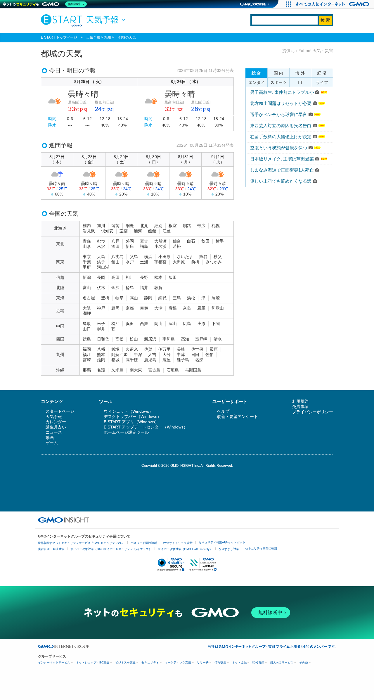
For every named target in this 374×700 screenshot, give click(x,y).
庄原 (201, 323)
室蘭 (124, 231)
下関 (216, 323)
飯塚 (115, 349)
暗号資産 (258, 662)
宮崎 (87, 359)
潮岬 (87, 313)
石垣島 (173, 370)
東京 (87, 256)
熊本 (101, 354)
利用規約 (300, 401)
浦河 (138, 231)
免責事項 (300, 406)
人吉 (152, 354)
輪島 (130, 287)
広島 (187, 323)
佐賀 (148, 349)
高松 (119, 339)
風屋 (201, 308)
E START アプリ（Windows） (131, 421)
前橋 (195, 262)
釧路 (187, 225)
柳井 (101, 328)
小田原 (164, 256)
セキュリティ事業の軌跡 (261, 548)
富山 (87, 287)
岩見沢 (89, 231)
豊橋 (105, 297)
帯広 (201, 225)
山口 (87, 328)
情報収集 (220, 662)
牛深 (138, 354)
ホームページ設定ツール (126, 432)
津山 (173, 323)
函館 (152, 231)
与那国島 (193, 370)
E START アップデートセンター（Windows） (146, 427)
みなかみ (213, 262)
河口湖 (103, 267)
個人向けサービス (281, 662)
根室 (173, 225)
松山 (134, 339)
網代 (162, 297)
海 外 (300, 73)
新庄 (130, 246)
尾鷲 (216, 297)
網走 (130, 225)
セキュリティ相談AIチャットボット (222, 542)
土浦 (144, 262)
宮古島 (154, 370)
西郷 (144, 323)
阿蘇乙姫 (119, 354)
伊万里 (164, 349)
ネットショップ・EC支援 (92, 662)
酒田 (115, 246)
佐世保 (197, 349)
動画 (50, 437)
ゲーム (52, 442)
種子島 (183, 359)
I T (300, 82)
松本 (158, 277)
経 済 (322, 73)
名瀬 (199, 359)
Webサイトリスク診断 (178, 543)
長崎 (181, 349)
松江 (115, 323)
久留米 (132, 349)
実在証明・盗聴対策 (51, 549)
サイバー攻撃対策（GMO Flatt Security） (185, 549)
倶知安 (107, 231)
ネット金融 (239, 662)
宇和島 (168, 339)
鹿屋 (166, 359)
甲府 (87, 267)
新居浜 (150, 339)
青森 (87, 241)
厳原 (213, 349)
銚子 (101, 262)
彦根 (173, 308)
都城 (115, 359)
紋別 (158, 225)
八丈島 (117, 256)
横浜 (148, 256)
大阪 (87, 308)
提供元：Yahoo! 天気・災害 (307, 50)
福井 (144, 287)
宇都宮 (160, 262)
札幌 (216, 225)
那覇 (87, 370)
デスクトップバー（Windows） (132, 416)
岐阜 (119, 297)
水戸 (130, 262)
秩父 (218, 256)
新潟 (87, 277)
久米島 (117, 370)
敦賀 (158, 287)
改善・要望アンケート (237, 416)
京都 (130, 308)
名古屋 (89, 297)
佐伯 (209, 354)
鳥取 (87, 323)
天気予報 (93, 37)
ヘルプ (223, 411)
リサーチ (203, 662)
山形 (87, 246)
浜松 (191, 297)
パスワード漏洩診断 (144, 543)
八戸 (115, 241)
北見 (144, 225)
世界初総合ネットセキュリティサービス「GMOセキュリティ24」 (81, 543)
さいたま (185, 256)
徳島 (87, 339)
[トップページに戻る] (63, 20)
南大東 (136, 370)
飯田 (173, 277)
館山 (115, 262)
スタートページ (60, 411)
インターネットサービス (54, 662)
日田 (195, 354)
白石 (191, 241)
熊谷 (203, 256)
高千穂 (132, 359)
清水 (218, 339)
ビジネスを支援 (125, 662)
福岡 (87, 349)
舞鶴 (144, 308)
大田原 (179, 262)
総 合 (256, 73)
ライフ (322, 82)
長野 (144, 277)
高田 (115, 277)
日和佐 (103, 339)
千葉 (87, 262)
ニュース (54, 432)
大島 (101, 256)
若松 (177, 246)
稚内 (87, 225)
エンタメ (256, 82)
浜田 (130, 323)
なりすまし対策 (229, 549)
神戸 (101, 308)
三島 (177, 297)
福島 (144, 246)
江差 (166, 231)
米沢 (101, 246)
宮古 (144, 241)
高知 (185, 339)
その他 (303, 662)
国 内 (278, 73)
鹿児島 (150, 359)
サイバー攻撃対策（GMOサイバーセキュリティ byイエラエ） (111, 549)
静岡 (148, 297)
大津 (158, 308)
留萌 (115, 225)
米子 (101, 323)
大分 (166, 354)
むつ (101, 241)
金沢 (115, 287)
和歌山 (218, 308)
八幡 (101, 349)
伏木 (101, 287)
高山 (134, 297)
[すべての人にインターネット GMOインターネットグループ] (333, 4)
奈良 (187, 308)
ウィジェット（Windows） (128, 411)
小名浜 (160, 246)
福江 (87, 354)
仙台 (177, 241)
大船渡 (160, 241)
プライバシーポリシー (312, 411)
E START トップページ (59, 37)
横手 (220, 241)
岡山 (158, 323)
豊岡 (115, 308)
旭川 (101, 225)
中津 (181, 354)
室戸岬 (201, 339)
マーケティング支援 (178, 662)
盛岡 (130, 241)
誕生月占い (56, 427)
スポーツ (278, 82)
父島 (134, 256)
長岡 (101, 277)
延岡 (101, 359)
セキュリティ (150, 662)
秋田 (205, 241)
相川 (130, 277)
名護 (101, 370)
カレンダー (56, 421)
